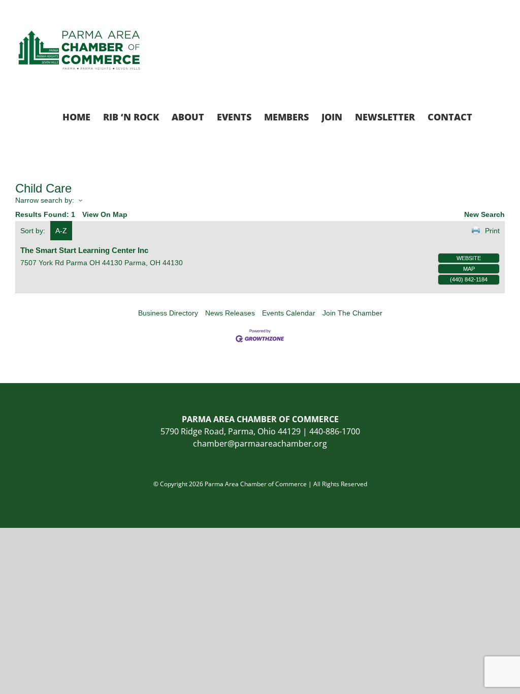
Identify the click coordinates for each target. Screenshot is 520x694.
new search (484, 214)
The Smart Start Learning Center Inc (84, 250)
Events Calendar (288, 313)
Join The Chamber (352, 313)
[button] (488, 115)
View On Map (104, 214)
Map (469, 269)
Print (492, 231)
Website (469, 258)
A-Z (61, 231)
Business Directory (168, 313)
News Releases (230, 313)
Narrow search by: (44, 200)
